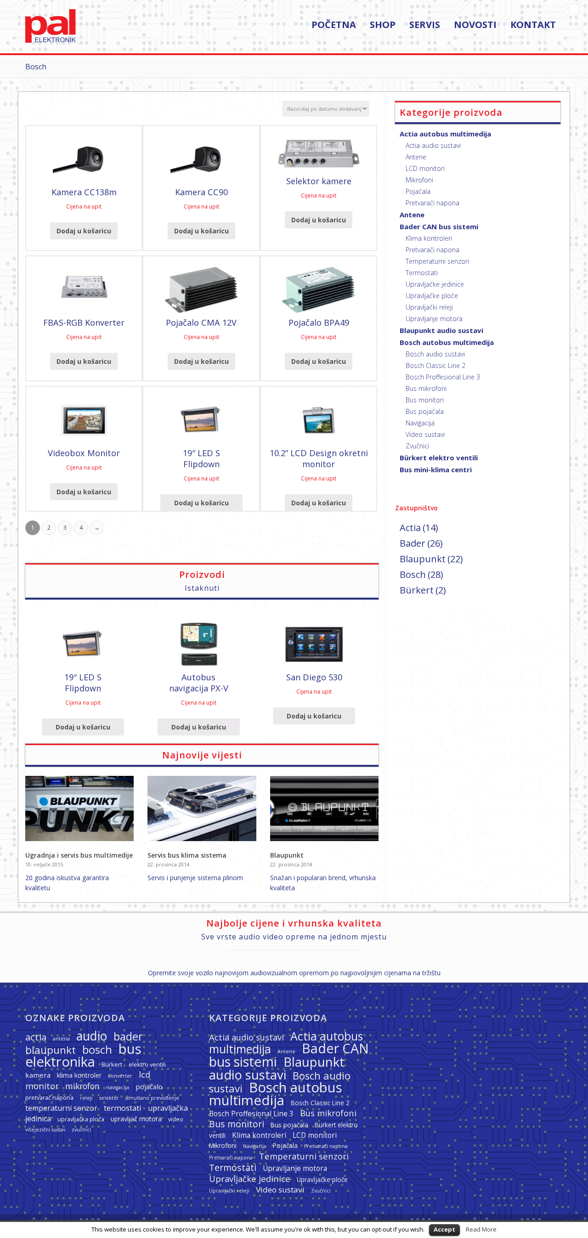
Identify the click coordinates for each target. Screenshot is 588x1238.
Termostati (422, 272)
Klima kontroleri (429, 238)
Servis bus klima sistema (186, 855)
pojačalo (149, 1086)
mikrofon (82, 1085)
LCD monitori (425, 168)
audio (91, 1036)
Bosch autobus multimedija (447, 342)
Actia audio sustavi (433, 145)
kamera (38, 1075)
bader (128, 1036)
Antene (416, 157)
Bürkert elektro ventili (439, 457)
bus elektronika (83, 1055)
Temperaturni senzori (437, 261)
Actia (410, 527)
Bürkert (417, 590)
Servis (424, 25)
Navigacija (420, 422)
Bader (412, 543)
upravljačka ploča (80, 1119)
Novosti (475, 25)
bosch (97, 1049)
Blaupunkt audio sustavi (441, 330)
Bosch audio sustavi (435, 354)
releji (86, 1098)
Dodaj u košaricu (84, 230)
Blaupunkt (287, 855)
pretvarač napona (49, 1097)
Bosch (413, 574)
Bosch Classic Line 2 (435, 365)
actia (35, 1036)
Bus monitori (425, 400)
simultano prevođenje (152, 1098)
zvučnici (81, 1129)
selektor (109, 1098)
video (175, 1119)
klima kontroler (79, 1075)
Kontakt (533, 25)
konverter (120, 1076)
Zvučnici (417, 445)
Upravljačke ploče (432, 295)
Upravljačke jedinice (435, 284)
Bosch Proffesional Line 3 (443, 377)
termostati (122, 1107)
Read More (481, 1229)
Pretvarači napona (432, 202)
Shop (383, 25)
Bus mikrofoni (426, 388)
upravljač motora (136, 1118)
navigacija (117, 1087)
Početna (333, 25)
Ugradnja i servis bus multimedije (79, 855)
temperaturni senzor (61, 1108)
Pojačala (418, 191)
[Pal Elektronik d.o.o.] (50, 40)
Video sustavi (425, 434)
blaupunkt (50, 1050)
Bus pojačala (425, 411)
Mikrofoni (419, 179)
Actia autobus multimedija (445, 133)
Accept (444, 1229)
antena (61, 1038)
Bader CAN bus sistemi (439, 226)
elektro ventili (147, 1064)
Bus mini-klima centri (436, 469)
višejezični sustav (45, 1129)
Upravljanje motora (434, 318)
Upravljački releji (429, 307)
